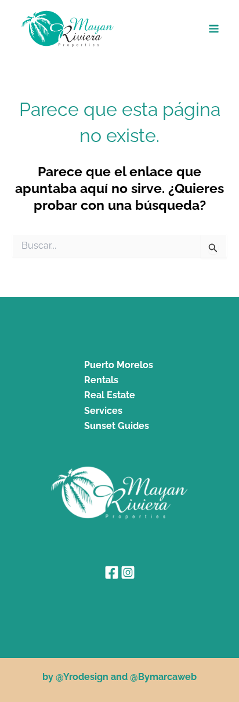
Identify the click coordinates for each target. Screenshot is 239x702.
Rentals (101, 379)
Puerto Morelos (118, 364)
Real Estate (109, 395)
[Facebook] (111, 572)
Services (103, 410)
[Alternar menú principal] (214, 28)
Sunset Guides (116, 425)
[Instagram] (128, 572)
